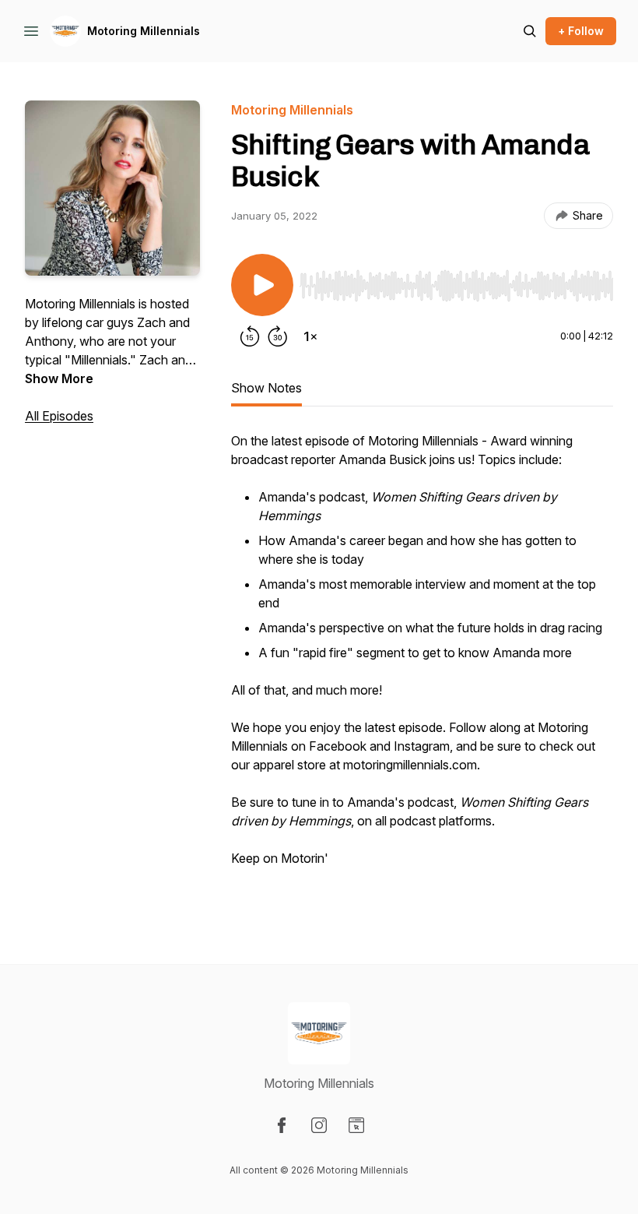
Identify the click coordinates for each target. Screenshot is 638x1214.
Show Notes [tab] (266, 388)
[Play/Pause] (262, 285)
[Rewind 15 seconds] (250, 336)
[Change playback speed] (310, 336)
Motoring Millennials (143, 30)
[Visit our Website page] (356, 1125)
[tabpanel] (422, 666)
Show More (59, 378)
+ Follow (581, 30)
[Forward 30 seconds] (278, 336)
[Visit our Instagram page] (319, 1125)
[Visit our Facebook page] (281, 1125)
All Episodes (59, 416)
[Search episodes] (530, 31)
